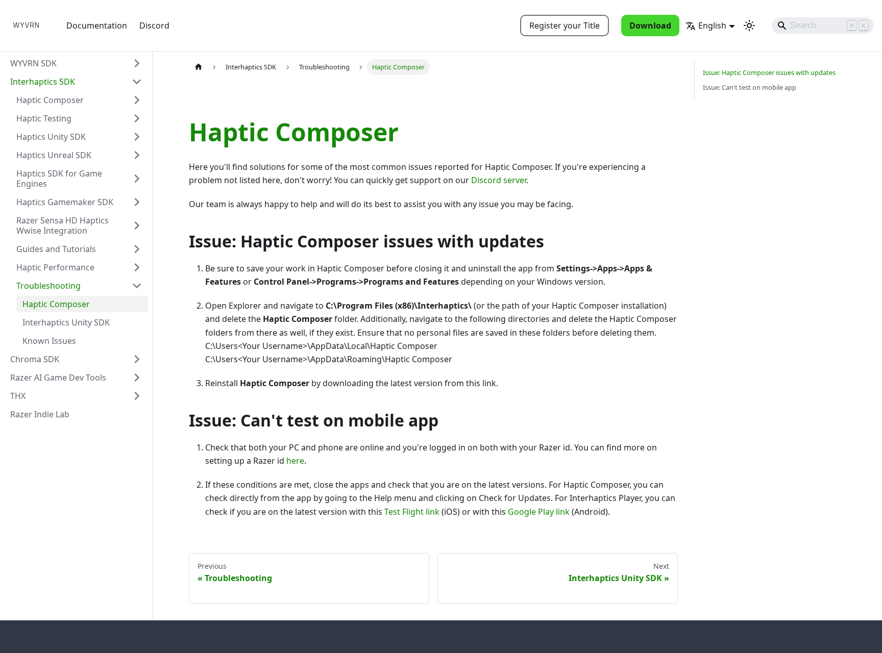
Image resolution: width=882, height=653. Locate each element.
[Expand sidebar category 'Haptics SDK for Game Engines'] (137, 178)
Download (650, 25)
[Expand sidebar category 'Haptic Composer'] (137, 100)
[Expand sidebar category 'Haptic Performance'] (137, 267)
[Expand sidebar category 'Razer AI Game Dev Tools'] (137, 377)
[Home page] (198, 67)
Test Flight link (411, 511)
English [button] (712, 25)
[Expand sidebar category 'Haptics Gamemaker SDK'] (137, 202)
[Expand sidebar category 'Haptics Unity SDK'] (137, 137)
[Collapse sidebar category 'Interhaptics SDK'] (137, 81)
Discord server (498, 180)
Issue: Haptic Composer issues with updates (769, 72)
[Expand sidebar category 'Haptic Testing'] (137, 118)
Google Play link (539, 511)
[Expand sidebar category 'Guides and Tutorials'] (137, 249)
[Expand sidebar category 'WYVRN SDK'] (137, 63)
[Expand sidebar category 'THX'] (137, 396)
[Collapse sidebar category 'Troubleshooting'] (137, 286)
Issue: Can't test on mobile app (749, 87)
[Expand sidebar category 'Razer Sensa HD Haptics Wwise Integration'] (137, 225)
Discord (154, 25)
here (295, 460)
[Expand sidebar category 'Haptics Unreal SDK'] (137, 155)
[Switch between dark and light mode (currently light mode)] (749, 25)
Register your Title (564, 25)
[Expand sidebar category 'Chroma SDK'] (137, 359)
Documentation (96, 25)
